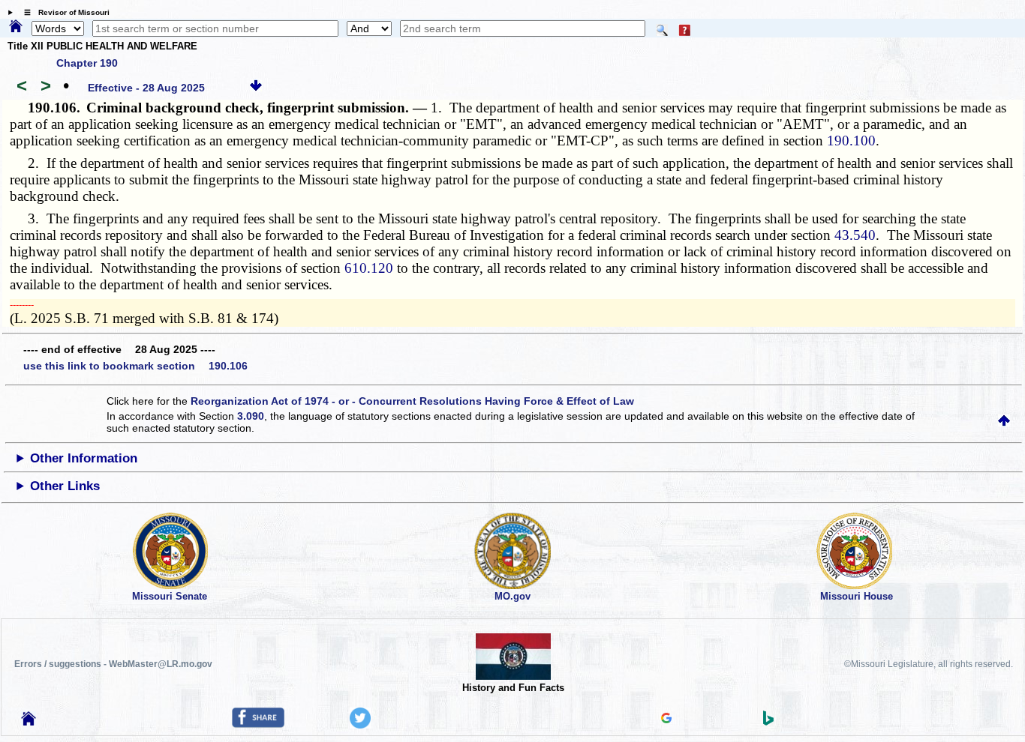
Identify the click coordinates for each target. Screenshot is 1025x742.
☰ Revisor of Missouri (63, 12)
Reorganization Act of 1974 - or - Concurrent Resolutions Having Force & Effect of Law (412, 401)
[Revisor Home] (28, 722)
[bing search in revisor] (768, 722)
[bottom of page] (256, 88)
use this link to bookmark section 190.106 (135, 366)
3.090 (250, 416)
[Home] (16, 26)
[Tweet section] (360, 725)
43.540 (855, 235)
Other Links (65, 486)
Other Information (83, 458)
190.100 (851, 140)
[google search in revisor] (666, 720)
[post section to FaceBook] (258, 724)
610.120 (368, 268)
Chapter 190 (87, 63)
